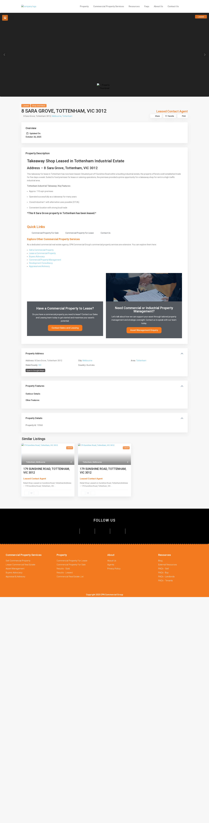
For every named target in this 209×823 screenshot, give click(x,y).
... (55, 486)
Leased (26, 106)
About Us (158, 6)
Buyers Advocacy (37, 256)
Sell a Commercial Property (41, 250)
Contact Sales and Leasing (65, 328)
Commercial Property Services (108, 6)
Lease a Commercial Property (42, 253)
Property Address (35, 353)
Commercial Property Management (45, 260)
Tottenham (67, 116)
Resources (134, 6)
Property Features (35, 386)
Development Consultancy (41, 263)
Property (84, 6)
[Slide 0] (104, 86)
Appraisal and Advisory (39, 266)
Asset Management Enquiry (144, 330)
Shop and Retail (38, 106)
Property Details (34, 418)
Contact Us (173, 6)
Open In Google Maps (35, 370)
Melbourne (56, 116)
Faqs (146, 6)
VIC (39, 365)
